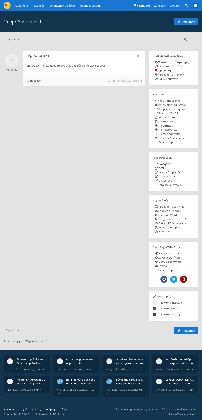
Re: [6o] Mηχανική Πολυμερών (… (86, 359)
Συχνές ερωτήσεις (169, 257)
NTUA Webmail (167, 176)
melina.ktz (11, 69)
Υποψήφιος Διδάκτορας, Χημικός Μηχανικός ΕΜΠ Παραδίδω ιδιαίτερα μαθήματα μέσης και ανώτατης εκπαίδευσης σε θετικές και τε (180, 363)
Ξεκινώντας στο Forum (171, 253)
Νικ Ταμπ (62, 389)
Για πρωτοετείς (167, 129)
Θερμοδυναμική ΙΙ (22, 21)
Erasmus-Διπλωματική (172, 138)
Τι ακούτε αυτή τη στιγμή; (173, 62)
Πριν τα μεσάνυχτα (171, 314)
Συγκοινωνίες (166, 121)
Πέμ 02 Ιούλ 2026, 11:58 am (29, 369)
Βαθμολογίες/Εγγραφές (172, 109)
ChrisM (160, 389)
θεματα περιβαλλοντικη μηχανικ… (38, 359)
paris (10, 369)
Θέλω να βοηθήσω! (170, 261)
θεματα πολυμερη (77, 363)
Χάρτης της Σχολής (168, 100)
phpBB (21, 414)
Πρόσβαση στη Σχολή (171, 74)
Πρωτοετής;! (165, 70)
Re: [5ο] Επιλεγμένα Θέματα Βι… (36, 379)
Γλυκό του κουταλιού (171, 66)
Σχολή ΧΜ (164, 164)
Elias (108, 369)
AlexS (159, 369)
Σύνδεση (159, 5)
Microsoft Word (167, 215)
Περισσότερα (166, 142)
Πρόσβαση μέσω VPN (171, 206)
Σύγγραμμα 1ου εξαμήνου (132, 379)
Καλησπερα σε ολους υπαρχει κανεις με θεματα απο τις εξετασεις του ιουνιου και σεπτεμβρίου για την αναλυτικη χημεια (180, 383)
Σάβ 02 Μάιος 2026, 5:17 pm (128, 369)
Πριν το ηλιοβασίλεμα (173, 308)
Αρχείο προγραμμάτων (172, 105)
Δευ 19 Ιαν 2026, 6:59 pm (27, 389)
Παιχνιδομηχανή (168, 79)
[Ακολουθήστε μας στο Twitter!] (173, 279)
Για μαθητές (165, 125)
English (162, 266)
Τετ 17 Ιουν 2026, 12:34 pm (79, 369)
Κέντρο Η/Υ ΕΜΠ (168, 113)
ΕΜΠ (161, 168)
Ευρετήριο (10, 409)
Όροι (65, 409)
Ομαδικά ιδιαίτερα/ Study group (136, 359)
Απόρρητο (51, 409)
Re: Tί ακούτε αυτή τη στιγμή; (84, 379)
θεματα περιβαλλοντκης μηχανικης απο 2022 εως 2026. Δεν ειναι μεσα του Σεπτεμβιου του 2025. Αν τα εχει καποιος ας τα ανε (31, 363)
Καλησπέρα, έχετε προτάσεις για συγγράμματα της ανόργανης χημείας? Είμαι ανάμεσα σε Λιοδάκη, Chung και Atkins (130, 383)
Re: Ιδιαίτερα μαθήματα (181, 359)
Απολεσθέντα (166, 117)
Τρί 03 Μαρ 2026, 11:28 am (178, 369)
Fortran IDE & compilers (172, 223)
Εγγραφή (175, 5)
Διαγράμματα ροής (169, 227)
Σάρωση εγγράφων (169, 211)
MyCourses (165, 180)
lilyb (9, 389)
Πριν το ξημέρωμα (171, 302)
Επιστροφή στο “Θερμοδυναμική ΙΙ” (27, 341)
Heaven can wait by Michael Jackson (81, 383)
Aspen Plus (165, 231)
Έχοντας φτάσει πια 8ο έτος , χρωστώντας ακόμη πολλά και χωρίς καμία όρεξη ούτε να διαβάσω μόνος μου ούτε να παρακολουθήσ (130, 363)
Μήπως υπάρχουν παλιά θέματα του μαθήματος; (31, 383)
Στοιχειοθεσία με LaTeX (172, 219)
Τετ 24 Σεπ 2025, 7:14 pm (179, 389)
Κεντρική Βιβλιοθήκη (171, 172)
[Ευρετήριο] (7, 5)
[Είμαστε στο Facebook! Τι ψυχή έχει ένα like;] (163, 279)
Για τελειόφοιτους (169, 134)
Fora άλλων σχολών (170, 185)
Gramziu (193, 414)
